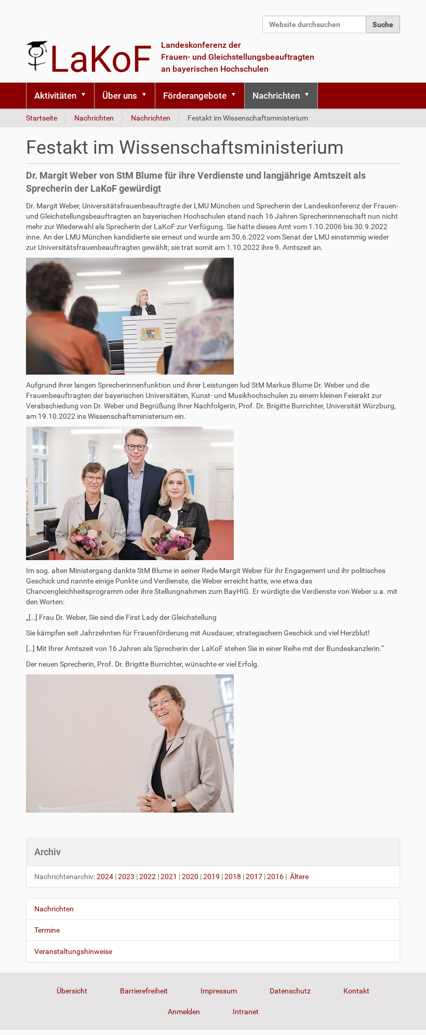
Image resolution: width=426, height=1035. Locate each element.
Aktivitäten (55, 95)
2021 (169, 876)
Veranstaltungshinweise (73, 951)
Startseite (41, 118)
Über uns (119, 95)
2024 (105, 876)
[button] (86, 96)
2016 (275, 876)
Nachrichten (276, 95)
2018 (232, 876)
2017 (254, 876)
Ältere (299, 876)
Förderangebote (195, 95)
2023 (126, 876)
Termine (47, 930)
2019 (211, 876)
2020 (190, 876)
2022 (147, 876)
